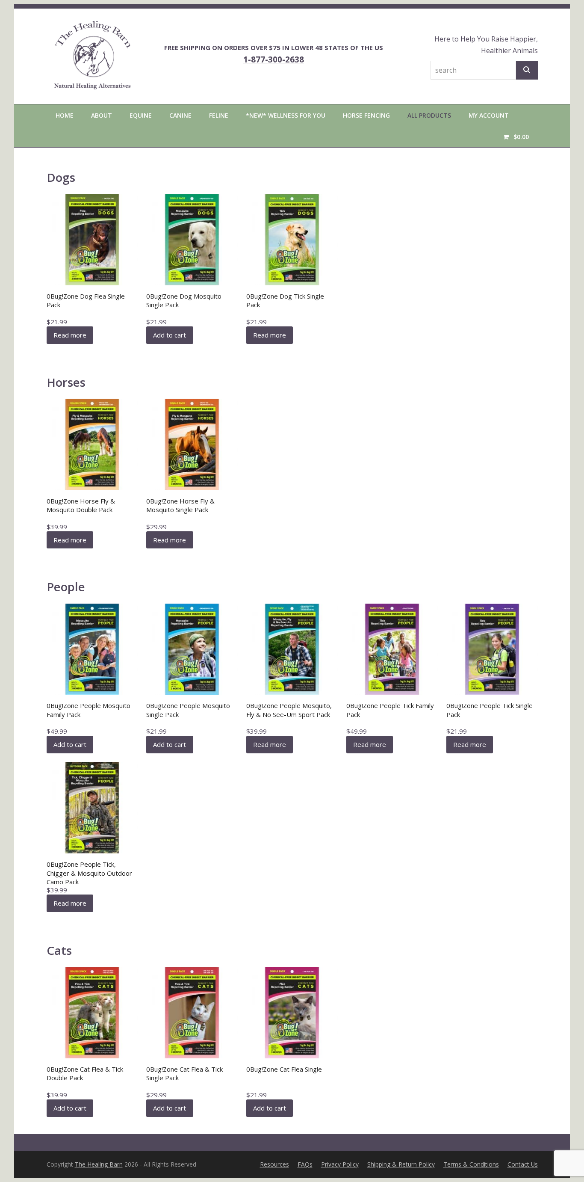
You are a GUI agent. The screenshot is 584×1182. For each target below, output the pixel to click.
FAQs (305, 1164)
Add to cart (169, 335)
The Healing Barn (99, 1164)
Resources (274, 1164)
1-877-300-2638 (273, 59)
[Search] (527, 70)
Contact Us (522, 1164)
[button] (516, 136)
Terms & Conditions (471, 1164)
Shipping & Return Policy (401, 1164)
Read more (69, 335)
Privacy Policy (340, 1164)
